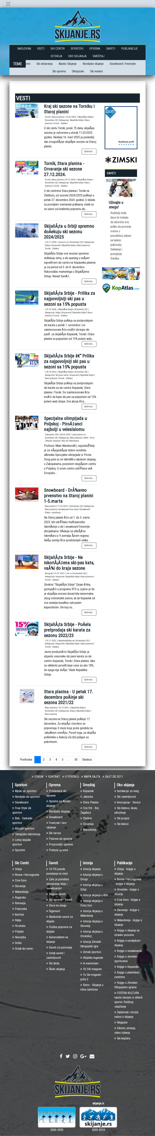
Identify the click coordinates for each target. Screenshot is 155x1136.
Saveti (110, 48)
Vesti (40, 48)
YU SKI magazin (92, 969)
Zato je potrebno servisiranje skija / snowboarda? (57, 883)
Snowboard (21, 802)
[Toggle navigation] (8, 4)
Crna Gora (20, 880)
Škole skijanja (57, 969)
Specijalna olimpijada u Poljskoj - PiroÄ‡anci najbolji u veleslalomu (65, 424)
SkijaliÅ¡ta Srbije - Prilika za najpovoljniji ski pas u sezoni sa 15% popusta (69, 299)
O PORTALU (72, 776)
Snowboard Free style (69, 509)
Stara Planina (90, 802)
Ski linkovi (123, 824)
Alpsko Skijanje (68, 64)
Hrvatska (20, 926)
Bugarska (20, 897)
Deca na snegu (57, 905)
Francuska (21, 909)
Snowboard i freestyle (123, 64)
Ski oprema (59, 71)
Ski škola (54, 963)
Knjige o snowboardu (129, 951)
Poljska (19, 931)
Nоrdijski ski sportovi (27, 796)
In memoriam (90, 963)
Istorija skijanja (92, 869)
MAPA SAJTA (92, 776)
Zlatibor (87, 818)
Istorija (56, 56)
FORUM (38, 776)
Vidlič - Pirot (89, 438)
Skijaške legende (93, 957)
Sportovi (77, 48)
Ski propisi (123, 818)
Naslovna (24, 48)
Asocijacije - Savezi (128, 802)
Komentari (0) (51, 120)
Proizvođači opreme (61, 844)
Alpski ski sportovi (25, 791)
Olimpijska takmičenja (27, 834)
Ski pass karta (62, 375)
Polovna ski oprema (60, 839)
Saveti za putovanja (60, 947)
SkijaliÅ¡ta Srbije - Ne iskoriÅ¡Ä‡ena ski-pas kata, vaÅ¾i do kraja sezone (69, 563)
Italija (18, 920)
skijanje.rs (98, 1103)
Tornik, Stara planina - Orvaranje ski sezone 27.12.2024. (64, 169)
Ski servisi (55, 833)
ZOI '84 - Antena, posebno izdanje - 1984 (134, 209)
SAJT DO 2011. (114, 776)
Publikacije (129, 48)
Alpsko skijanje (53, 441)
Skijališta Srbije (77, 120)
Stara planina (83, 245)
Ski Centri (57, 48)
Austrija (19, 914)
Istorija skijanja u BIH (95, 895)
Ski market (96, 71)
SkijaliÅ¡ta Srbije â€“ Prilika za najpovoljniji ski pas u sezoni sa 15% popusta (69, 361)
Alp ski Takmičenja (70, 441)
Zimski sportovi (92, 952)
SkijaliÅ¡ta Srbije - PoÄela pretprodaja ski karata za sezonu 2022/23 (67, 630)
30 (76, 759)
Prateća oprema (58, 850)
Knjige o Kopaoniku (128, 967)
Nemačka (20, 937)
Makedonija (89, 829)
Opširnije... (89, 151)
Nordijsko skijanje (93, 64)
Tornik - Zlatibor (60, 123)
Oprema (94, 48)
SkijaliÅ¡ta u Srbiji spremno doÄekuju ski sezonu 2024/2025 (69, 231)
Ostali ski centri (24, 948)
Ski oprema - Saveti (60, 900)
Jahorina (88, 796)
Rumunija (20, 903)
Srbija (47, 245)
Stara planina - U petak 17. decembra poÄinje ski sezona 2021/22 (68, 697)
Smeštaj (98, 56)
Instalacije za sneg (128, 791)
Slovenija (88, 824)
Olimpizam (78, 71)
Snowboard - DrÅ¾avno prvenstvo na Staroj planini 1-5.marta (68, 496)
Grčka (18, 943)
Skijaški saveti (57, 894)
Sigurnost (54, 911)
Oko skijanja (77, 56)
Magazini (122, 1022)
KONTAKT (54, 776)
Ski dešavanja (44, 64)
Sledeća (87, 759)
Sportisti (20, 850)
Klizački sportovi (24, 828)
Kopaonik (56, 245)
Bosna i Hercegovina (27, 875)
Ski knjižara (123, 1038)
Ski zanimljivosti (126, 796)
